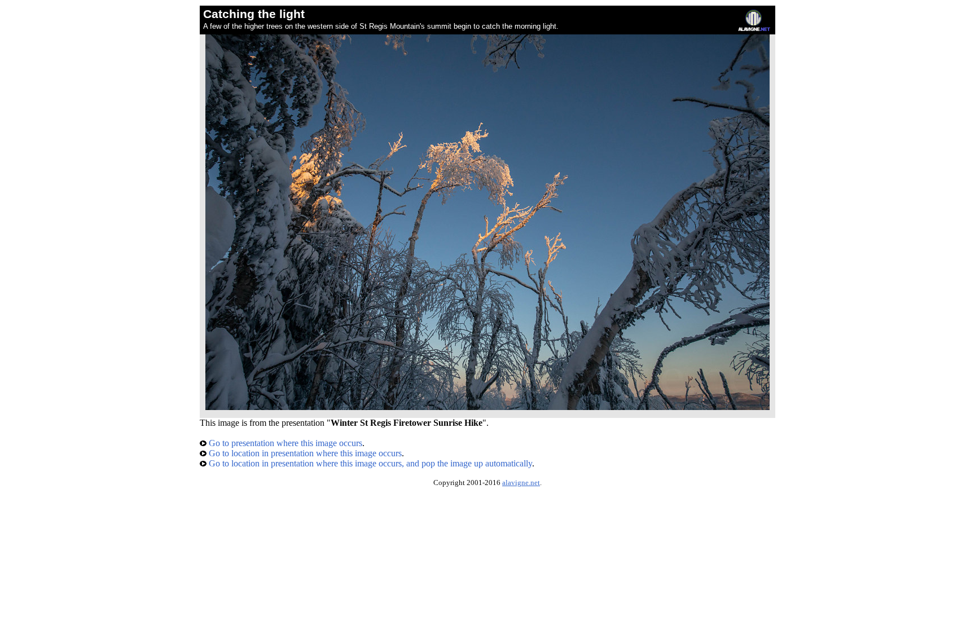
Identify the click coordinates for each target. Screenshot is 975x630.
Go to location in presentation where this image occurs (304, 453)
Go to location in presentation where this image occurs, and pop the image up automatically (369, 463)
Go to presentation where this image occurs (284, 443)
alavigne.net (521, 483)
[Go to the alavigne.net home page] (754, 28)
